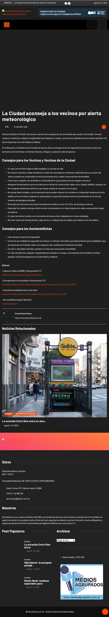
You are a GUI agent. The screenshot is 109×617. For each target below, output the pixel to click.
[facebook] (94, 25)
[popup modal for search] (102, 25)
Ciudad (9, 414)
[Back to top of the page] (105, 612)
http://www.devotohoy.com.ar (28, 318)
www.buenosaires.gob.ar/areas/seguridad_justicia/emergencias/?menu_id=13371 (39, 284)
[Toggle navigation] (6, 25)
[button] (65, 3)
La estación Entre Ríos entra (37, 546)
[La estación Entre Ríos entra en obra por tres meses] (11, 546)
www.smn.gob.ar (9, 304)
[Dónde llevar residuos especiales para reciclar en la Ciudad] (11, 582)
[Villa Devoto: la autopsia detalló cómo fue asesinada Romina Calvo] (11, 564)
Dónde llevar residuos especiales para (36, 582)
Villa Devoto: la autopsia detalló (38, 564)
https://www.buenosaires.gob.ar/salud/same (22, 275)
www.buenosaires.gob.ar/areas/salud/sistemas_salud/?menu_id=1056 (34, 294)
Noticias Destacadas (25, 414)
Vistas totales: (68, 557)
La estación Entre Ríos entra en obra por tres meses (35, 3)
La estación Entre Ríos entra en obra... (24, 421)
